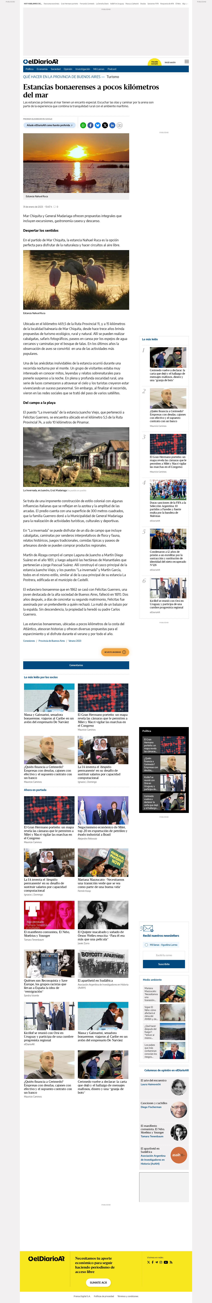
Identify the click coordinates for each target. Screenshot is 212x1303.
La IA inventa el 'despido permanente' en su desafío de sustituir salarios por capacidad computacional (99, 772)
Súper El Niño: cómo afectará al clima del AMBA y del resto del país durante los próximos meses (151, 1013)
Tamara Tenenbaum (34, 939)
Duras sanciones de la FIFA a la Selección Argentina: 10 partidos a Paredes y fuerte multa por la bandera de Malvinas (168, 509)
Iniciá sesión (170, 62)
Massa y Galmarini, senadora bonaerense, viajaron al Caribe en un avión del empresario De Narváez (49, 718)
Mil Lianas (98, 68)
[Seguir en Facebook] (153, 1262)
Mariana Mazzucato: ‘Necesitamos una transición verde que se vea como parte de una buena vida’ (101, 883)
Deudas (143, 4)
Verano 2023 (75, 640)
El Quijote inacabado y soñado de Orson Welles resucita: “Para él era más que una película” (101, 935)
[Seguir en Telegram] (156, 1262)
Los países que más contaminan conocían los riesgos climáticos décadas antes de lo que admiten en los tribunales (151, 1050)
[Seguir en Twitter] (148, 1262)
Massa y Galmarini (132, 4)
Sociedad (55, 68)
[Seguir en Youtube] (166, 1262)
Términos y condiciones (127, 1296)
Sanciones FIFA (153, 4)
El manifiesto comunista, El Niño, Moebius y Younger (47, 934)
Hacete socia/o (154, 63)
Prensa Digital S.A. (82, 1296)
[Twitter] (105, 125)
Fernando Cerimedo (87, 4)
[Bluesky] (98, 125)
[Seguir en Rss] (171, 1262)
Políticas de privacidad (104, 1296)
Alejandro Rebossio (87, 838)
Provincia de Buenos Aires (52, 640)
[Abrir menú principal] (187, 61)
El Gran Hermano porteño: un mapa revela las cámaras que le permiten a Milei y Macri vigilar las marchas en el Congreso (103, 720)
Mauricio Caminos (87, 729)
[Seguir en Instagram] (160, 1262)
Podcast (112, 68)
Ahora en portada (35, 790)
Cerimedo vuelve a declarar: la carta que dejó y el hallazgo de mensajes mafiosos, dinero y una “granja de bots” (102, 1087)
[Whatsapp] (83, 125)
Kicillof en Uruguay (117, 4)
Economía (42, 68)
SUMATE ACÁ (98, 1282)
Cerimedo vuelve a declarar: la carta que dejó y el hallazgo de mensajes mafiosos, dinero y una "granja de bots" (167, 375)
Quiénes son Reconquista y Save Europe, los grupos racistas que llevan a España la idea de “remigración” (46, 985)
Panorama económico (51, 4)
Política (29, 68)
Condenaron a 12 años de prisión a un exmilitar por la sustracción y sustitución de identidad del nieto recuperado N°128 (168, 558)
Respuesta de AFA (167, 4)
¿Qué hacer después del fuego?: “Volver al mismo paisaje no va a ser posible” (151, 1032)
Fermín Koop (84, 890)
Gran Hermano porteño (69, 4)
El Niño (178, 4)
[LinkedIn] (112, 125)
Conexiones (29, 640)
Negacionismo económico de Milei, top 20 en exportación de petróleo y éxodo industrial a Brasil (102, 830)
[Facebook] (90, 125)
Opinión (68, 68)
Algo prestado (187, 4)
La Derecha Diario (102, 4)
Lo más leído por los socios (41, 677)
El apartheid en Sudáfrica (95, 980)
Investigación (83, 68)
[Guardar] (120, 125)
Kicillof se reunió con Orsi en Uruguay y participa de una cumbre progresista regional (48, 1036)
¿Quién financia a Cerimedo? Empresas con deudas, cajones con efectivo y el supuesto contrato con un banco (48, 772)
